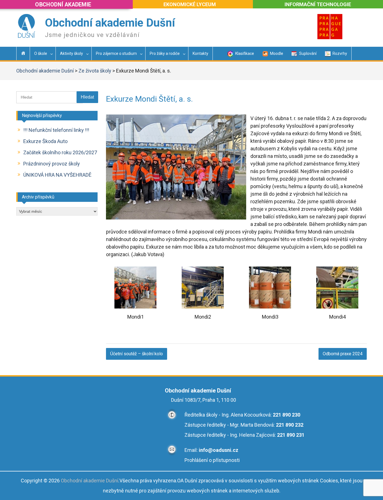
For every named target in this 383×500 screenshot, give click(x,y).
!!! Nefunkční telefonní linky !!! (56, 130)
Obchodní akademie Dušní (110, 22)
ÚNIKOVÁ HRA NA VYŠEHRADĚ (57, 175)
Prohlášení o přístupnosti (212, 460)
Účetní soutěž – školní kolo (136, 353)
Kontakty (200, 53)
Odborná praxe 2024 (343, 353)
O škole (40, 53)
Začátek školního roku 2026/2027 (60, 152)
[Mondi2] (203, 307)
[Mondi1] (135, 307)
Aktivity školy (71, 53)
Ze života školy (95, 71)
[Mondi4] (337, 307)
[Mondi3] (270, 307)
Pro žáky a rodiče (165, 53)
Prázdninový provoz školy (51, 164)
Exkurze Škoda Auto (45, 141)
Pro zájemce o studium (116, 53)
